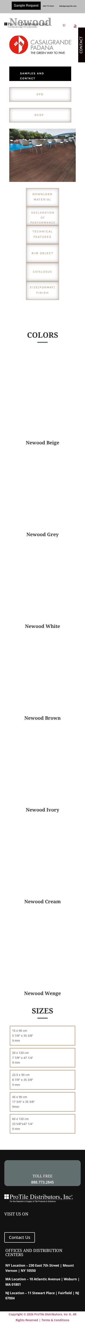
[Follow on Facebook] (8, 1222)
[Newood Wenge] (42, 984)
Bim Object (42, 253)
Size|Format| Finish (42, 290)
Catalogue (42, 271)
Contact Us (19, 1237)
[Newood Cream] (42, 892)
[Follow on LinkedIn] (18, 1222)
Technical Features (42, 234)
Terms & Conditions (55, 1320)
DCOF (39, 115)
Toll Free (42, 1175)
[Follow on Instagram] (28, 1222)
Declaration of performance (42, 217)
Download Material (42, 196)
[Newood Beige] (42, 433)
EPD (40, 94)
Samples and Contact (32, 76)
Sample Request (26, 5)
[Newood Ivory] (42, 800)
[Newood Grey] (42, 525)
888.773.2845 (48, 6)
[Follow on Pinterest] (38, 1222)
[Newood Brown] (42, 708)
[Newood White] (42, 616)
